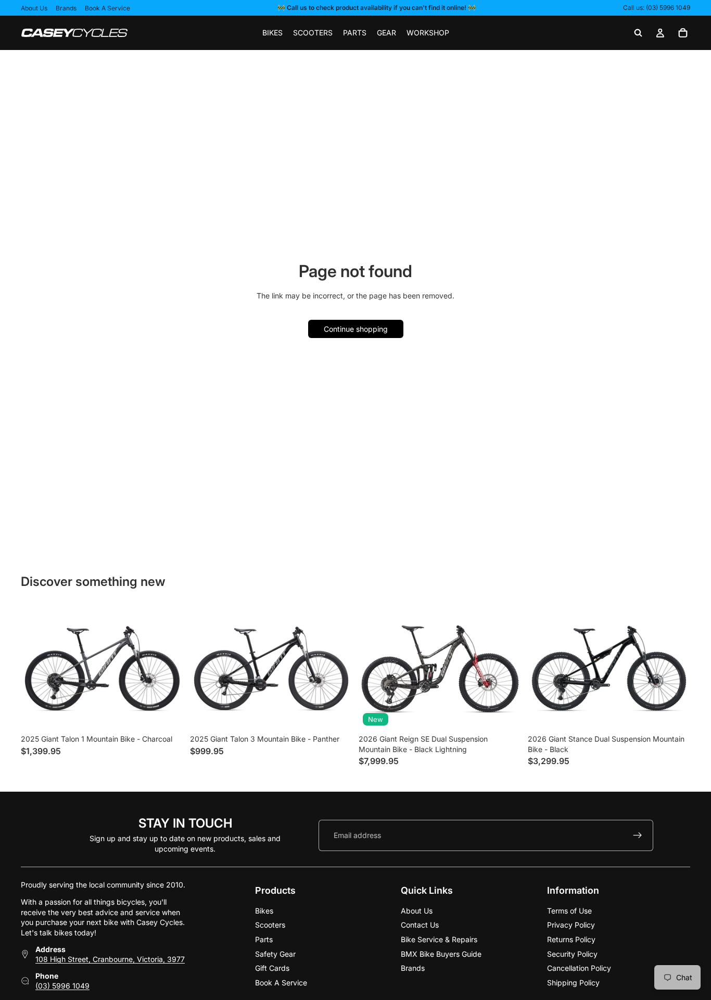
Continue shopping (356, 328)
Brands (66, 8)
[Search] (638, 32)
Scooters (270, 924)
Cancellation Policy (579, 968)
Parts (264, 939)
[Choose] (167, 713)
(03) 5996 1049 (62, 985)
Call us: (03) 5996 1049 (656, 7)
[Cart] (682, 32)
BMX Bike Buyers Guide (441, 953)
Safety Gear (275, 953)
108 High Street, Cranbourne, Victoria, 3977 (110, 959)
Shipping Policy (573, 982)
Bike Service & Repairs (439, 939)
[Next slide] (506, 668)
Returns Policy (571, 939)
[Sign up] (638, 835)
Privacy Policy (571, 924)
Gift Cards (272, 968)
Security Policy (572, 953)
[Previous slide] (374, 668)
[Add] (505, 713)
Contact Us (420, 924)
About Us (34, 8)
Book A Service (107, 8)
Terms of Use (569, 910)
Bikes (264, 910)
